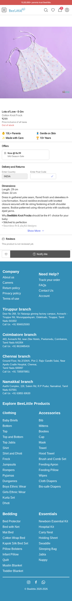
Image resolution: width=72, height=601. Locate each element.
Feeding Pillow (49, 470)
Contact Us (46, 290)
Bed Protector (11, 521)
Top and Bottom (13, 436)
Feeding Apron (48, 464)
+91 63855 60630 (21, 393)
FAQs (42, 285)
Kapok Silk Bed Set (15, 543)
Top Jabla (9, 442)
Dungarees (10, 481)
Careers (8, 282)
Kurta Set (9, 497)
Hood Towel (46, 453)
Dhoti (6, 503)
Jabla (42, 554)
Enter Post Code (38, 172)
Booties (44, 431)
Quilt (6, 559)
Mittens (43, 425)
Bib (41, 420)
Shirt (6, 448)
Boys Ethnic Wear (14, 486)
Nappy (43, 559)
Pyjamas (8, 475)
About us (8, 277)
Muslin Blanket (12, 565)
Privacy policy (12, 293)
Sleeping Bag (48, 548)
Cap (41, 436)
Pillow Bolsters (12, 548)
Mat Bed (8, 532)
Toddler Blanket (13, 571)
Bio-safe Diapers (50, 486)
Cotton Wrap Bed (14, 537)
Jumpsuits (9, 464)
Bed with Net (11, 526)
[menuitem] (4, 10)
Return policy (11, 288)
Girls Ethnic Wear (14, 492)
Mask (42, 442)
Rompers (9, 470)
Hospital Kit (46, 526)
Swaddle (44, 543)
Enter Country (9, 172)
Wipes (43, 475)
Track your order (49, 279)
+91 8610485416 (21, 346)
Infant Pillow (11, 554)
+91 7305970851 (21, 371)
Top (5, 431)
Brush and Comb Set (52, 459)
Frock (6, 459)
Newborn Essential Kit (53, 521)
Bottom (7, 425)
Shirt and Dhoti (12, 453)
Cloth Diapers (48, 481)
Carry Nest (46, 532)
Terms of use (11, 298)
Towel (43, 448)
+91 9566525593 (21, 324)
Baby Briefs (10, 420)
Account (44, 295)
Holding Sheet (48, 537)
